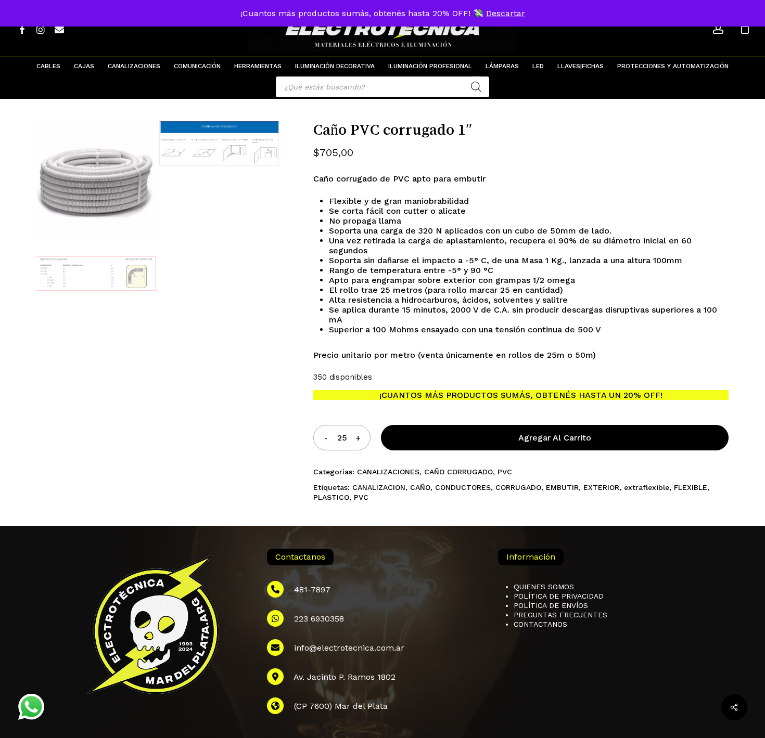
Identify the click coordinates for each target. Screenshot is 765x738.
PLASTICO (331, 497)
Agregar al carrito (554, 438)
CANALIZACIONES (388, 472)
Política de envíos (551, 605)
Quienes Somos (544, 586)
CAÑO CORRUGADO (458, 472)
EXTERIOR (601, 487)
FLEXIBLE (690, 487)
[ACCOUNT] (718, 28)
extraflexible (646, 487)
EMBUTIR (562, 487)
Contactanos (540, 624)
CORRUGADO (518, 487)
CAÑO (420, 487)
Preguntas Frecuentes (560, 615)
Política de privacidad (559, 596)
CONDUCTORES (463, 487)
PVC (505, 472)
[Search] (476, 86)
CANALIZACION (378, 487)
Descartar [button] (505, 13)
